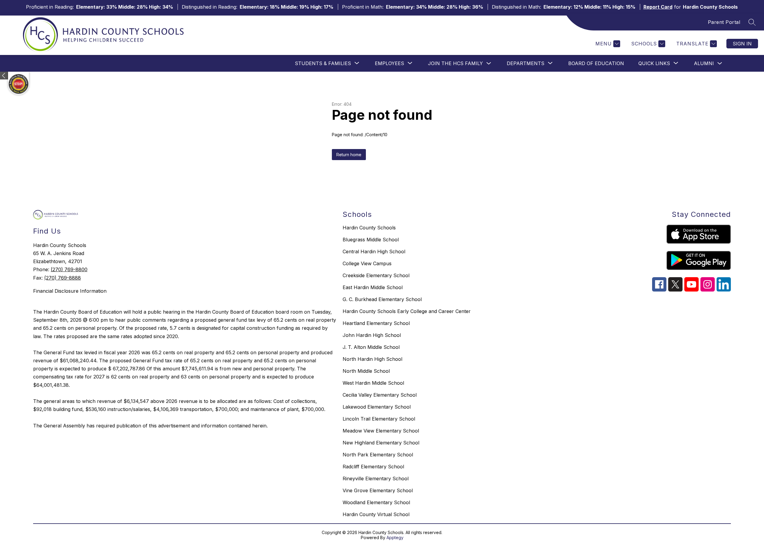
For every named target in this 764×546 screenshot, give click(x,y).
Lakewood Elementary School (377, 407)
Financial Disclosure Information (70, 291)
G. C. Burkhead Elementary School (382, 299)
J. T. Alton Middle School (371, 347)
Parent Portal (724, 22)
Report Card (657, 7)
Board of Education (596, 63)
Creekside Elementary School (376, 275)
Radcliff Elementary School (373, 467)
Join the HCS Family (455, 63)
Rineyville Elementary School (376, 478)
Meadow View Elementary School (381, 431)
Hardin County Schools (369, 228)
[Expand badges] (4, 75)
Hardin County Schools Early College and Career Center (407, 311)
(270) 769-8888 (62, 278)
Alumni (704, 63)
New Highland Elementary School (381, 443)
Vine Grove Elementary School (378, 490)
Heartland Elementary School (376, 323)
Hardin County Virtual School (376, 514)
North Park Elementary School (378, 455)
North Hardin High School (372, 359)
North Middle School (366, 371)
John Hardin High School (372, 335)
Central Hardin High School (374, 251)
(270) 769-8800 (69, 269)
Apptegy (394, 537)
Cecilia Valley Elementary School (380, 395)
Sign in (742, 44)
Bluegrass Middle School (371, 240)
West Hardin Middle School (373, 383)
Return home (348, 154)
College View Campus (367, 263)
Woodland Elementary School (376, 502)
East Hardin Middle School (373, 287)
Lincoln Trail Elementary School (379, 419)
